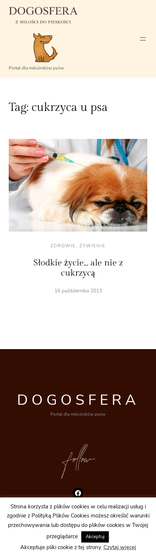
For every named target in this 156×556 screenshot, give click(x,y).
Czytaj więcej (119, 547)
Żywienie (92, 246)
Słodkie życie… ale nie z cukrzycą (78, 268)
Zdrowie (63, 246)
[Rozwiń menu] (143, 39)
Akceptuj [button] (95, 536)
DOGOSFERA (78, 400)
